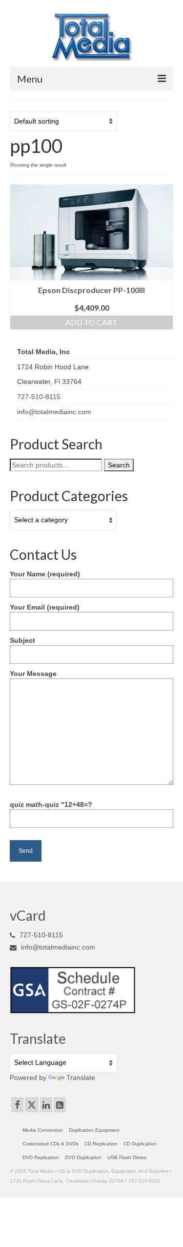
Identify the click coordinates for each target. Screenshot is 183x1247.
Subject (22, 640)
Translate (80, 1077)
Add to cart (91, 322)
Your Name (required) (45, 574)
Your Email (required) (45, 607)
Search (119, 465)
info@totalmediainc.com (54, 412)
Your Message (33, 673)
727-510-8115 (39, 397)
